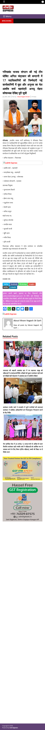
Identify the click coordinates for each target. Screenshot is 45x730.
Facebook (14, 284)
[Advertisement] (22, 45)
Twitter (6, 284)
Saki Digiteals (14, 728)
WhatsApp (23, 284)
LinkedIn (13, 287)
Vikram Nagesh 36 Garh (23, 96)
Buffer (5, 287)
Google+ (32, 284)
